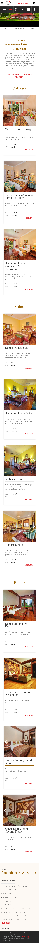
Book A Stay (23, 3)
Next (32, 329)
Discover (28, 150)
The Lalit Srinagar (15, 29)
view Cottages (13, 74)
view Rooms (19, 77)
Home (5, 29)
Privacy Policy (25, 937)
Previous (6, 329)
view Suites (27, 74)
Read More (5, 923)
